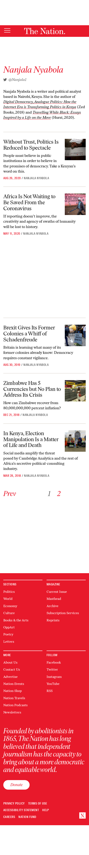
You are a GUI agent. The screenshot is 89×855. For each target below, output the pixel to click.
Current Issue (57, 592)
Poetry (8, 634)
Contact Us (11, 669)
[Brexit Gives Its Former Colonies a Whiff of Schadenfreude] (75, 335)
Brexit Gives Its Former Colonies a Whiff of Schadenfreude (29, 333)
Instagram (54, 677)
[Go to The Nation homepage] (44, 31)
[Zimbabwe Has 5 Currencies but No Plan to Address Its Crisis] (75, 390)
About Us (10, 662)
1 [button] (49, 493)
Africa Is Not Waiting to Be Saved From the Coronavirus (29, 202)
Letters (8, 642)
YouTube (53, 684)
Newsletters (12, 712)
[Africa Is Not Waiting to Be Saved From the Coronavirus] (75, 204)
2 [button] (59, 493)
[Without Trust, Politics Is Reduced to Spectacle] (75, 149)
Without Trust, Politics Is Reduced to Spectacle (31, 144)
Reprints (53, 620)
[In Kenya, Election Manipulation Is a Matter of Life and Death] (75, 441)
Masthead (54, 599)
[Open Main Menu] (7, 31)
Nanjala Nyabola (36, 178)
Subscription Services (63, 613)
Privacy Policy (14, 803)
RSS (50, 691)
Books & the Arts (15, 620)
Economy (10, 606)
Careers (9, 817)
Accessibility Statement (21, 810)
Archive (52, 606)
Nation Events (13, 684)
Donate (16, 784)
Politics (9, 592)
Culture (9, 613)
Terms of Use (37, 803)
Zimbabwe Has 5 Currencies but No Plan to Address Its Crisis (32, 389)
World (7, 599)
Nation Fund (27, 817)
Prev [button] (9, 493)
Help (45, 810)
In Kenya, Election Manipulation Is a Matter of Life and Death (31, 439)
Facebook (54, 662)
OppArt (9, 627)
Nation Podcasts (15, 705)
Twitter (52, 669)
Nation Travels (14, 698)
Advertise (10, 677)
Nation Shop (12, 691)
